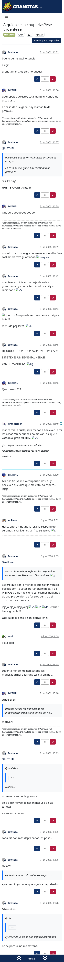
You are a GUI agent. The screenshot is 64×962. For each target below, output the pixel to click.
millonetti (13, 520)
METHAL (13, 90)
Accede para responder (46, 40)
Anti (10, 636)
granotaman (15, 423)
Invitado (13, 52)
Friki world (9, 34)
